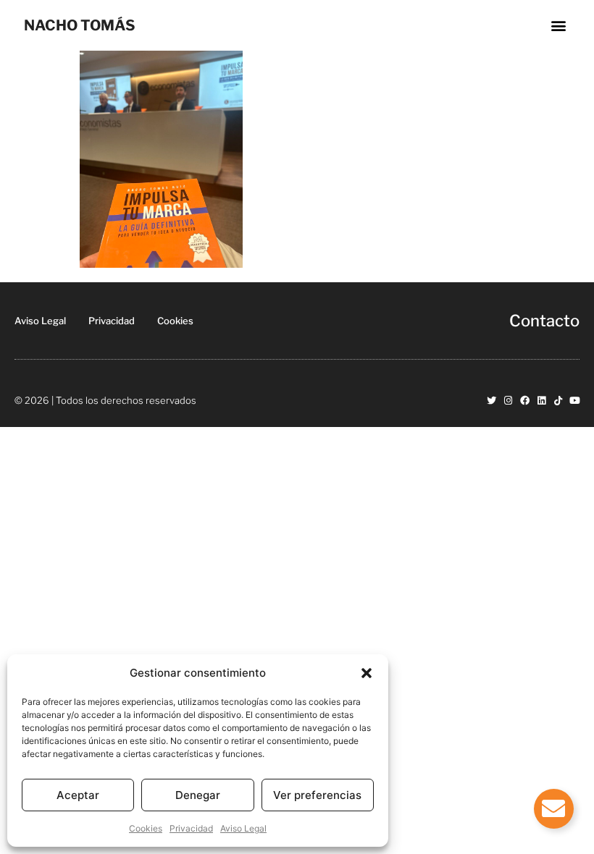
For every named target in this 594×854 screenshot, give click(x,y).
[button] (366, 673)
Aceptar (78, 795)
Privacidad (191, 828)
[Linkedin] (541, 400)
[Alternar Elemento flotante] (554, 809)
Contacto (544, 320)
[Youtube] (575, 400)
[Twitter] (491, 400)
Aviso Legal (243, 828)
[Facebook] (525, 400)
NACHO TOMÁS (79, 25)
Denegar (197, 795)
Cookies (145, 828)
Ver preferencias (317, 795)
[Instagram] (508, 400)
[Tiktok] (558, 400)
